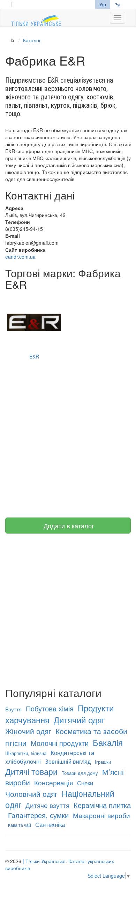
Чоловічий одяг (31, 793)
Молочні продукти (60, 743)
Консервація (53, 782)
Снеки (85, 782)
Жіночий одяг (28, 731)
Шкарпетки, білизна (25, 753)
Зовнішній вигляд (68, 761)
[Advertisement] (68, 440)
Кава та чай (19, 825)
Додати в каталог (68, 525)
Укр (102, 4)
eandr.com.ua (20, 256)
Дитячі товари (31, 771)
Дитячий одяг (79, 719)
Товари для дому (80, 773)
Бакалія (108, 742)
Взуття (13, 709)
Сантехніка (50, 824)
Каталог (32, 40)
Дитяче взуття (47, 805)
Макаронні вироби (101, 815)
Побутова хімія (50, 708)
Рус (117, 4)
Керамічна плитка (102, 805)
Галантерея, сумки (38, 815)
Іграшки (103, 761)
